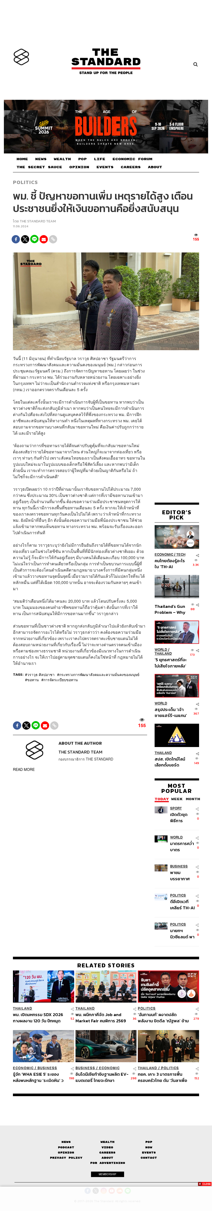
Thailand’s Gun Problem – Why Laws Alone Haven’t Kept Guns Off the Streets (170, 609)
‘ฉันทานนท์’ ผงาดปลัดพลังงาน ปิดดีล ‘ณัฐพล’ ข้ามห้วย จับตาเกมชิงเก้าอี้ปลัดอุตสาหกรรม (163, 1017)
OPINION (79, 167)
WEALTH (62, 159)
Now (148, 1147)
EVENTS (104, 167)
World (161, 650)
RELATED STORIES (106, 965)
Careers (107, 1152)
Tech (180, 555)
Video (107, 1147)
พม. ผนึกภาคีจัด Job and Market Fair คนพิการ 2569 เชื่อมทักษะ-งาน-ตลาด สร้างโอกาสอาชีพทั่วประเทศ (100, 1017)
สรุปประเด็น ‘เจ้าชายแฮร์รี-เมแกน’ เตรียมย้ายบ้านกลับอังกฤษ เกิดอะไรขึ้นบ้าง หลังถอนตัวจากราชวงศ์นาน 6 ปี (171, 712)
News (66, 1141)
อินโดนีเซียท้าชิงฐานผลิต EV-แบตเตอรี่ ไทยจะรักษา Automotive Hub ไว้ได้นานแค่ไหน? (101, 1077)
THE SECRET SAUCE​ (39, 167)
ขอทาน (33, 679)
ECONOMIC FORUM (132, 159)
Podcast (66, 1147)
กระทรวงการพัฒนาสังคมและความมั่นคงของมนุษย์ (99, 674)
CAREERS (131, 167)
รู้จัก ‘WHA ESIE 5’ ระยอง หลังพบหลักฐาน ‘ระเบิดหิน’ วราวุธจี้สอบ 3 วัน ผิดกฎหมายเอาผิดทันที (38, 1077)
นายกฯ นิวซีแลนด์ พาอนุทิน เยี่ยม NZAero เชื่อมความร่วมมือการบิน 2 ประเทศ (182, 933)
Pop (148, 1141)
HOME (22, 159)
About (107, 1157)
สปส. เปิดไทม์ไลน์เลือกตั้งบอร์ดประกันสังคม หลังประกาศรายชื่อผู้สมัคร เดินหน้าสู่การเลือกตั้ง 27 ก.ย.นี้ (170, 762)
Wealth (108, 1141)
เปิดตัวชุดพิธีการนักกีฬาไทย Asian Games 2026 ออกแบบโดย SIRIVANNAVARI (182, 817)
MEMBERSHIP (107, 1174)
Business (179, 866)
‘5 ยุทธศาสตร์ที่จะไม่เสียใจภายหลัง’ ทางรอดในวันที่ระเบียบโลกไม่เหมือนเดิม (171, 662)
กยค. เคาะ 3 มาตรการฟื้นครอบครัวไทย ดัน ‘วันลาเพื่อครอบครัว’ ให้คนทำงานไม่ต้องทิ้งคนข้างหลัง (164, 1077)
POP (82, 159)
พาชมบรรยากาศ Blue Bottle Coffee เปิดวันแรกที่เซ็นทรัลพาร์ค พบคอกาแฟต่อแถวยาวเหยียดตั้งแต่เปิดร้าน (182, 875)
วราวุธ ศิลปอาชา (41, 674)
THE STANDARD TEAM (38, 221)
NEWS (41, 159)
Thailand (163, 654)
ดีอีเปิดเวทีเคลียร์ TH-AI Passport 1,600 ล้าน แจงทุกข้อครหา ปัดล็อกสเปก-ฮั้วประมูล (182, 904)
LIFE (99, 159)
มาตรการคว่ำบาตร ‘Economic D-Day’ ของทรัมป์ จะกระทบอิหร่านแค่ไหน (182, 846)
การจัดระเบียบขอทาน (60, 679)
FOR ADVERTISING (107, 1162)
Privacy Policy (66, 1157)
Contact (149, 1157)
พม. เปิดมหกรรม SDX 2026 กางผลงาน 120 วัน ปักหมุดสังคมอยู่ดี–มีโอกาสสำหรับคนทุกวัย (39, 1017)
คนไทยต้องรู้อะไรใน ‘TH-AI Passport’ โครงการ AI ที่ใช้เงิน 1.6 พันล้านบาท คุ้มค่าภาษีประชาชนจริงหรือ (170, 563)
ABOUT (155, 167)
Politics (25, 182)
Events (149, 1152)
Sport (176, 808)
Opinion (66, 1152)
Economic (164, 555)
